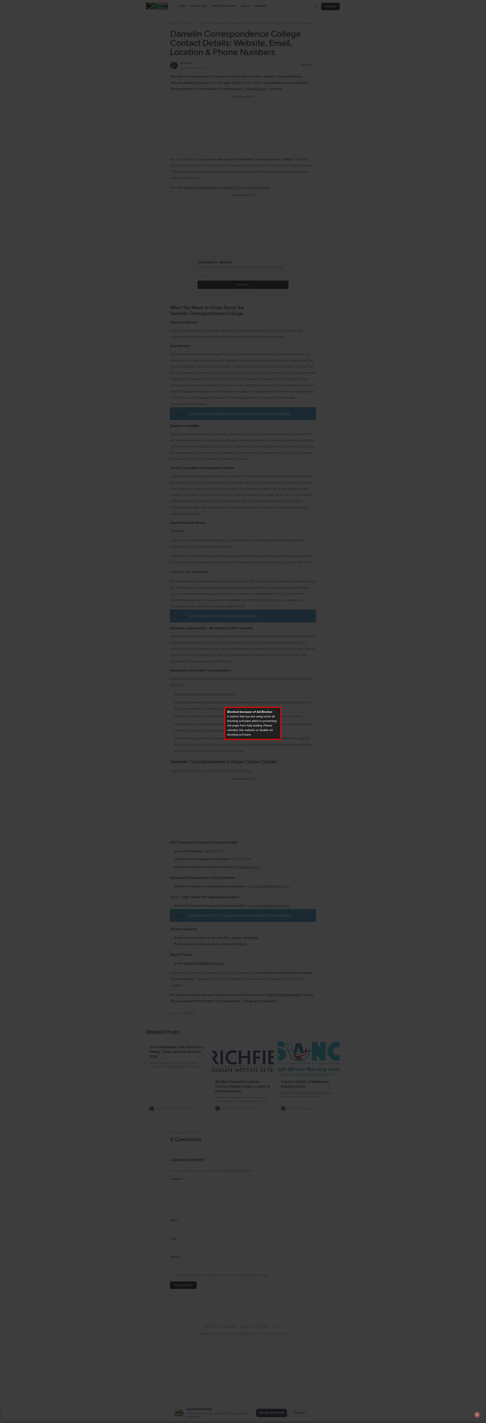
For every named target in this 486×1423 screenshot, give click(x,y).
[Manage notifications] (477, 1415)
